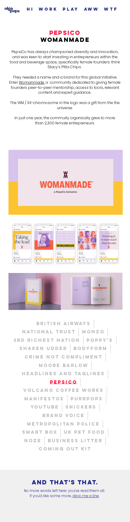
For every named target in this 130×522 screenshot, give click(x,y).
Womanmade (31, 82)
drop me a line (86, 495)
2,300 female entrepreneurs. (69, 123)
